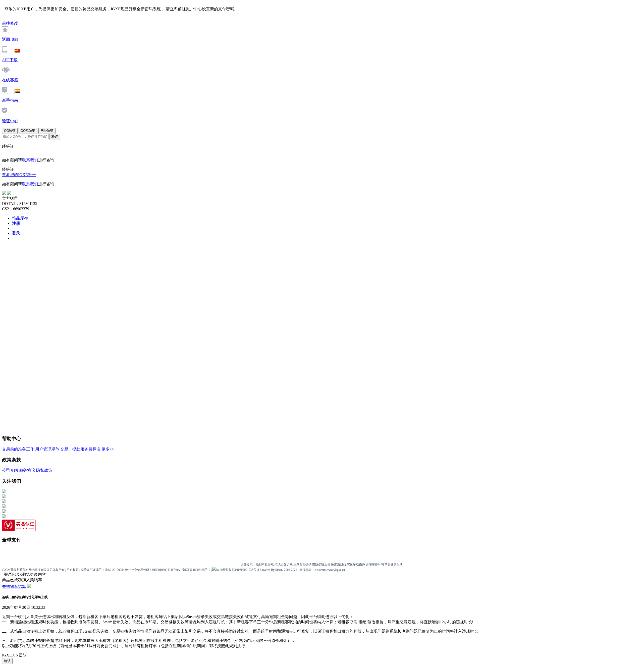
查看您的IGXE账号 (19, 175)
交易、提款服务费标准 (80, 449)
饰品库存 (20, 218)
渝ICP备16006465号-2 (196, 570)
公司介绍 (10, 470)
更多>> (107, 449)
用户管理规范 (47, 449)
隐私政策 (44, 470)
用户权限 (73, 570)
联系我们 (30, 160)
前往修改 (10, 23)
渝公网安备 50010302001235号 (236, 570)
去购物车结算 (14, 586)
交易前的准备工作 (18, 449)
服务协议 (27, 470)
